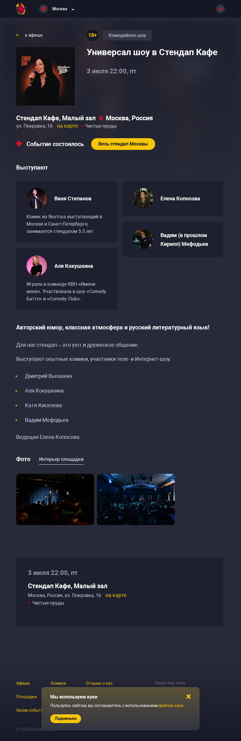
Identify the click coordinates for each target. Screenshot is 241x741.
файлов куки (171, 705)
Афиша (23, 683)
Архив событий (31, 710)
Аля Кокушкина (73, 266)
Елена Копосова (180, 198)
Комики (58, 683)
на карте (67, 126)
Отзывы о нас (99, 683)
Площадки (26, 696)
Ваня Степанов (72, 198)
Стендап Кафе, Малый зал (56, 118)
